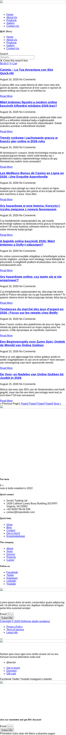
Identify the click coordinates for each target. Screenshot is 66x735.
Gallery (10, 23)
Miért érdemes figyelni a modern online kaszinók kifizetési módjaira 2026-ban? (28, 104)
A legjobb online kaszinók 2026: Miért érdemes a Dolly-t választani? (27, 242)
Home (9, 14)
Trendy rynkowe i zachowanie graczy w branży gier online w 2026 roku (29, 139)
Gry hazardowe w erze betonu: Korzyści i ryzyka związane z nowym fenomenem (30, 207)
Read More (6, 96)
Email (3, 614)
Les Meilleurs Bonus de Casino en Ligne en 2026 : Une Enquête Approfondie (32, 174)
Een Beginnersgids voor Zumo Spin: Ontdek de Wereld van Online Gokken (32, 343)
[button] (33, 31)
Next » (57, 403)
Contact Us (12, 26)
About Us (11, 17)
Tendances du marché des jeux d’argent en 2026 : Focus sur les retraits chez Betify (32, 310)
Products (11, 20)
